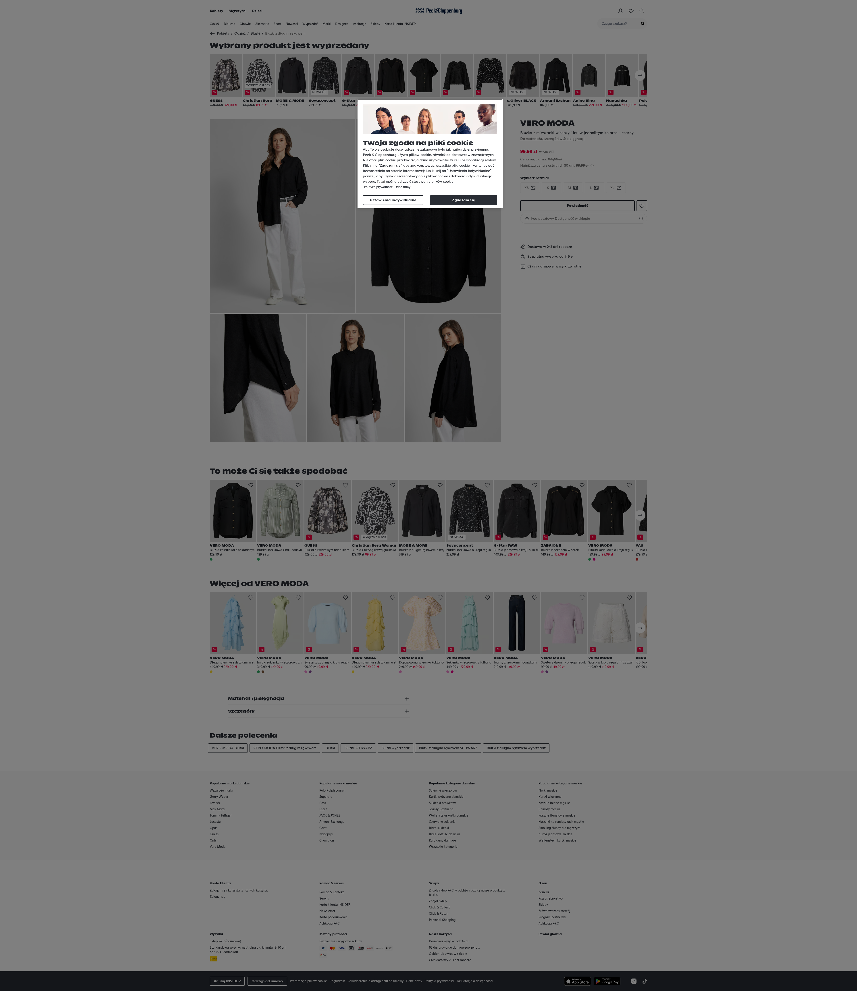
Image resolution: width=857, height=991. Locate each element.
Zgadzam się (463, 200)
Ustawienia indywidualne (393, 200)
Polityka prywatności (378, 187)
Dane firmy (402, 187)
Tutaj (381, 181)
